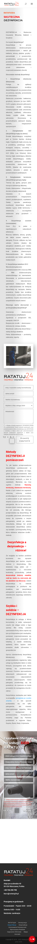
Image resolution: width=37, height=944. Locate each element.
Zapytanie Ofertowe (14, 932)
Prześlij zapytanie (24, 439)
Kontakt (17, 934)
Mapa (26, 932)
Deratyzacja (22, 922)
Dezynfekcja (12, 925)
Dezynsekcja (23, 925)
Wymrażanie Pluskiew (17, 929)
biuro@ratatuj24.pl (11, 894)
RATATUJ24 (12, 922)
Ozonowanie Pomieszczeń (17, 927)
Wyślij (27, 810)
